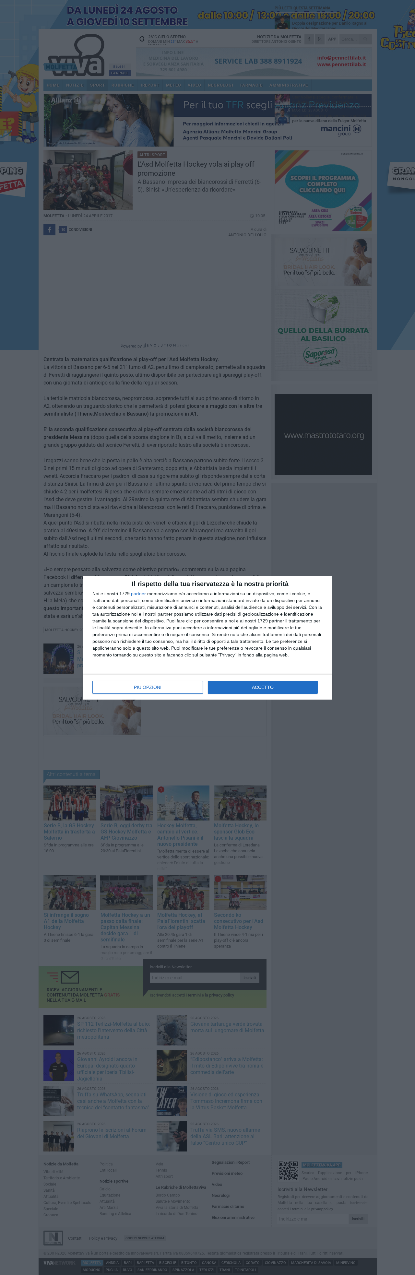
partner (138, 593)
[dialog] (207, 638)
